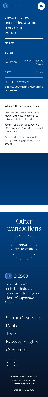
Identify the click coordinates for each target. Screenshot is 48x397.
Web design (20, 390)
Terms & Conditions (24, 384)
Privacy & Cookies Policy (24, 380)
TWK (32, 390)
